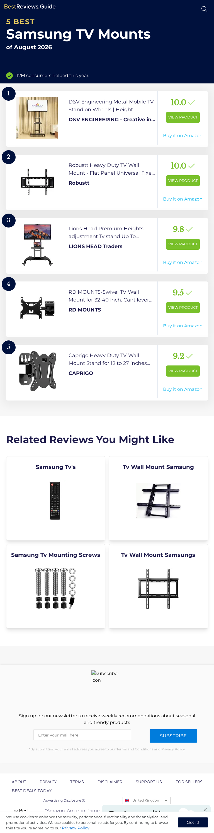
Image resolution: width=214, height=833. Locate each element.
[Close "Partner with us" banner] (205, 810)
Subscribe (173, 735)
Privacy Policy (75, 827)
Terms (77, 781)
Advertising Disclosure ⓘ (64, 800)
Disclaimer (110, 781)
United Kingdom (146, 800)
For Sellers (189, 781)
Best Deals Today (32, 790)
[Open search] (204, 9)
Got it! (193, 822)
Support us (149, 781)
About (19, 781)
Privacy (48, 781)
